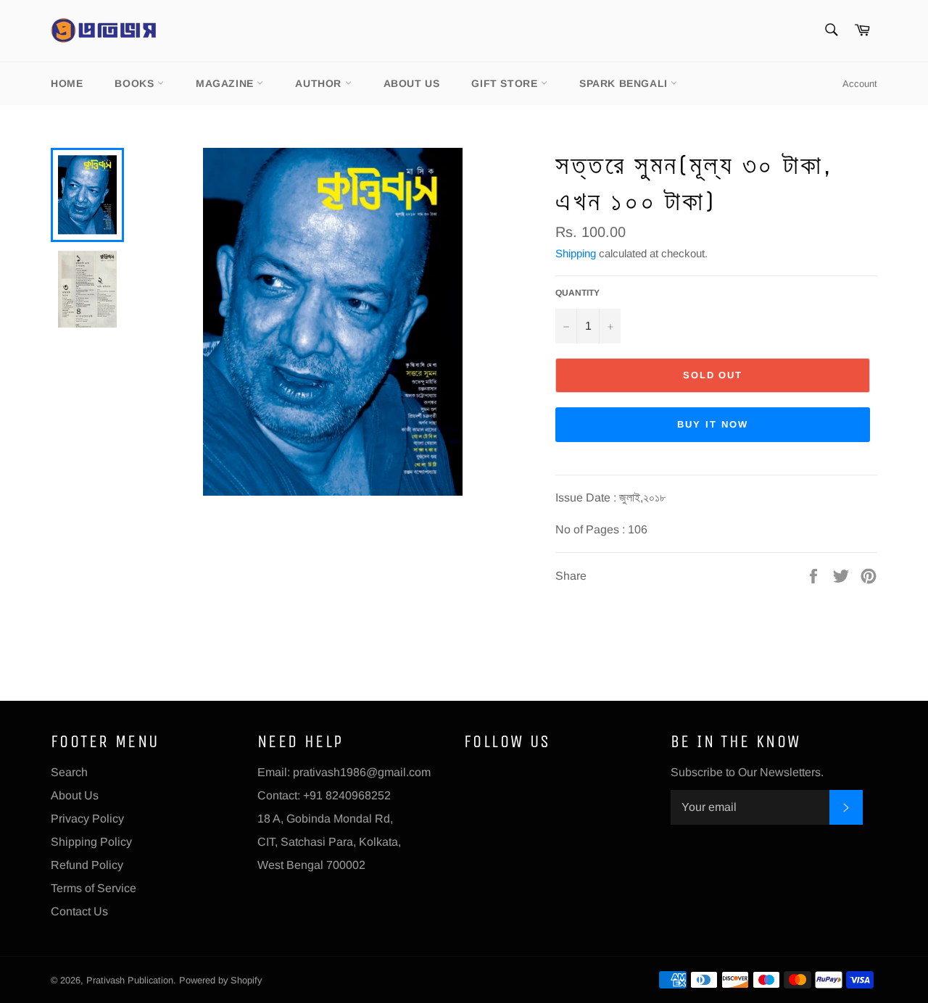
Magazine (226, 83)
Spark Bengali (625, 83)
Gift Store (506, 83)
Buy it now (712, 424)
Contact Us (79, 911)
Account (859, 83)
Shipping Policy (91, 842)
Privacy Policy (87, 818)
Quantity (577, 293)
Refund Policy (87, 865)
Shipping (575, 253)
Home (67, 83)
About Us (412, 83)
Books (136, 83)
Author (319, 83)
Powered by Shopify (220, 980)
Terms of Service (93, 888)
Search (69, 772)
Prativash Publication (129, 980)
